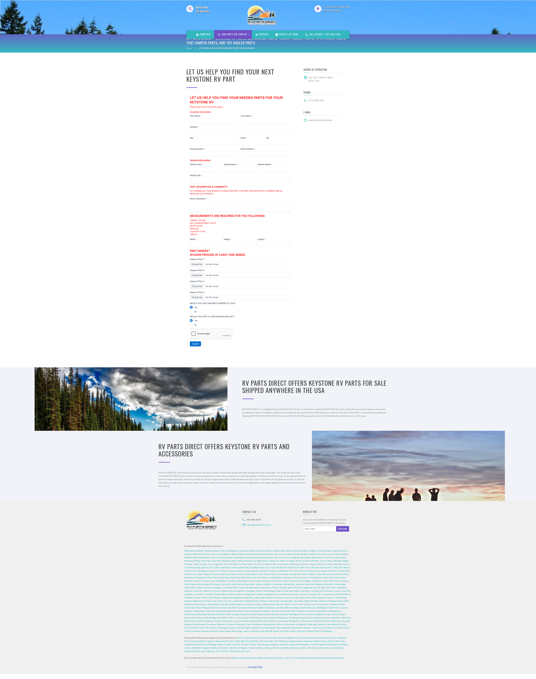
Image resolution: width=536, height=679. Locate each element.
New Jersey (332, 614)
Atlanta (232, 604)
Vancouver (243, 550)
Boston (280, 624)
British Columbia (243, 637)
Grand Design (256, 658)
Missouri (188, 581)
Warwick (221, 624)
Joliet (290, 587)
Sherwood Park (266, 641)
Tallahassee (197, 601)
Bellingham (232, 550)
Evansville (292, 594)
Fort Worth (344, 567)
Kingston (294, 648)
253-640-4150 (254, 519)
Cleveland (198, 594)
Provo (261, 564)
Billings (197, 560)
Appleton (241, 591)
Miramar (264, 601)
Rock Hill (215, 607)
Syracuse (237, 621)
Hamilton (284, 644)
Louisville (227, 587)
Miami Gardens (311, 601)
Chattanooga (339, 584)
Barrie (276, 648)
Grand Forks (336, 574)
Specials (263, 34)
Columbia (231, 581)
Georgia (224, 604)
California (196, 554)
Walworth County (212, 591)
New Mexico (246, 567)
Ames (325, 577)
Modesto (313, 554)
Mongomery (248, 597)
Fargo (319, 574)
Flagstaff (218, 564)
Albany (245, 621)
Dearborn (328, 591)
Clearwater (298, 601)
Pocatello (327, 557)
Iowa (254, 577)
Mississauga (263, 644)
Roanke (275, 611)
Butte (234, 560)
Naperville (308, 587)
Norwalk (346, 621)
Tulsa (295, 571)
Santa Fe (292, 567)
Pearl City (318, 631)
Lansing (314, 591)
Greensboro (270, 607)
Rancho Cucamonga (234, 557)
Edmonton (219, 641)
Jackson (259, 584)
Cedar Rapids (275, 577)
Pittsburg (293, 617)
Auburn (305, 550)
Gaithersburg (255, 614)
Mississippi (249, 584)
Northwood (269, 658)
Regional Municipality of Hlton (303, 644)
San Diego (305, 557)
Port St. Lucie (210, 601)
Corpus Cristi (215, 571)
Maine (329, 627)
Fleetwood (244, 658)
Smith (285, 581)
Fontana (322, 554)
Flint (321, 591)
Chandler (188, 564)
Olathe (199, 574)
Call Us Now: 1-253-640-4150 (324, 34)
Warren (280, 591)
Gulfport (268, 584)
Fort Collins (214, 567)
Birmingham (236, 597)
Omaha (233, 574)
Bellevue (253, 550)
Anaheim (254, 554)
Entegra (311, 658)
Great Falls (216, 560)
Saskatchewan (296, 641)
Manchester (297, 627)
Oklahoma (273, 571)
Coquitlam (304, 637)
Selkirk (220, 644)
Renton (269, 550)
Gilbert (345, 560)
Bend (342, 550)
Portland (321, 550)
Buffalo (201, 621)
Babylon (210, 621)
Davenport (288, 577)
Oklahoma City (285, 571)
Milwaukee (342, 587)
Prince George (191, 641)
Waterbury (336, 621)
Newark (310, 614)
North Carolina (239, 607)
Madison (188, 591)
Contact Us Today (288, 34)
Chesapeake (220, 611)
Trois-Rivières (222, 651)
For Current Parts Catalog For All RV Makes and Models (337, 8)
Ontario (236, 644)
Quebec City (323, 648)
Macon (287, 604)
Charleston (323, 604)
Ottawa (252, 644)
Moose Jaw (340, 641)
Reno (265, 560)
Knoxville (328, 584)
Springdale (306, 581)
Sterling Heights (292, 591)
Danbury (188, 624)
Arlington (203, 571)
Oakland (234, 554)
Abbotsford (293, 637)
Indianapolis (269, 594)
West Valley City (249, 564)
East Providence (254, 624)
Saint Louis (210, 581)
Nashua (307, 627)
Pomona (248, 557)
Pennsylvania (269, 617)
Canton (239, 594)
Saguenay (210, 651)
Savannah (249, 604)
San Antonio (325, 567)
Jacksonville (304, 597)
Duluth (221, 577)
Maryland (210, 614)
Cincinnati (209, 594)
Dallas (335, 567)
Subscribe (342, 528)
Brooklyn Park (244, 577)
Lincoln (241, 574)
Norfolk (210, 611)
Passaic (258, 617)
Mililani (309, 631)
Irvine (281, 554)
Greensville (225, 607)
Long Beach (223, 554)
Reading (317, 617)
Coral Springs (286, 601)
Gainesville (273, 601)
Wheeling (201, 614)
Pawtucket (241, 624)
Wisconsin (331, 587)
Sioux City (298, 577)
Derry (323, 627)
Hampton (266, 611)
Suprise (203, 564)
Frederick (244, 614)
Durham (280, 607)
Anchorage (237, 631)
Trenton (239, 617)
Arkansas (267, 581)
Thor (294, 658)
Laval (331, 648)
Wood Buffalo (252, 641)
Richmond (231, 611)
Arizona (306, 560)
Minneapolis (201, 577)
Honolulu (301, 631)
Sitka (262, 631)
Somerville (204, 627)
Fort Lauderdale (235, 601)
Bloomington (231, 577)
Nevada (248, 560)
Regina (317, 641)
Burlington (223, 627)
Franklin (198, 587)
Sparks (299, 560)
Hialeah (187, 601)
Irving (247, 571)
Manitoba (201, 644)
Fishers (204, 597)
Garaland (263, 571)
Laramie (328, 564)
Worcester (290, 624)
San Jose (206, 554)
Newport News (244, 611)
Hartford (326, 621)
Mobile (268, 597)
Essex (232, 627)
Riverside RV (321, 658)
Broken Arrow (313, 571)
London (187, 648)
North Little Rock (330, 581)
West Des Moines (337, 577)
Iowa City (308, 577)
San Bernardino (301, 554)
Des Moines (263, 577)
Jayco (288, 658)
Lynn (186, 627)
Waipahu (328, 631)
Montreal (312, 648)
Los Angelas (294, 557)
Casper (312, 564)
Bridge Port (294, 621)
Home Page (205, 34)
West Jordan (270, 564)
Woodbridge (210, 617)
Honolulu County (288, 631)
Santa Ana (263, 554)
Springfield (221, 581)
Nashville (309, 584)
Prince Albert (327, 641)
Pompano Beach (335, 601)
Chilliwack (341, 637)
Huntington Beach (201, 557)
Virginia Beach (199, 611)
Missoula (205, 560)
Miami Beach (213, 604)
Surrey (265, 637)
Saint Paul (212, 577)
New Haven (306, 621)
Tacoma (207, 550)
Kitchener (223, 648)
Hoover (287, 597)
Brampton (274, 644)
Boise (319, 557)
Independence (242, 581)
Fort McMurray (281, 641)
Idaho (313, 557)
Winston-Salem (292, 607)
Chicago (283, 587)
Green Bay (198, 591)
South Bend (337, 594)
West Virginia (298, 611)
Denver (345, 564)
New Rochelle (255, 621)
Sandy (286, 564)
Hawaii (276, 631)
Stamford (317, 621)
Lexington (217, 587)
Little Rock (277, 581)
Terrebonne (235, 651)
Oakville (233, 648)
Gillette (320, 564)
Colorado (337, 564)
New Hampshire (283, 627)
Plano (224, 571)
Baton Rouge (203, 584)
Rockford (298, 587)
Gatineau (339, 648)
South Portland (217, 631)
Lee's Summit (256, 581)
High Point (334, 607)
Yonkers (218, 621)
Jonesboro (317, 581)
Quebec (303, 648)
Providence (211, 624)
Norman (302, 571)
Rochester (227, 621)
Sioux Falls (276, 574)
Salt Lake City (234, 564)
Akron (224, 594)
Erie (310, 617)
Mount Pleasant (202, 607)
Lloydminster (190, 644)
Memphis (318, 584)
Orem (279, 564)
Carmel (197, 597)
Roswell (300, 567)
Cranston (230, 624)
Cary (314, 607)
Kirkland (297, 550)
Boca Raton (201, 604)
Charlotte (251, 607)
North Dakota (308, 574)
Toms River (222, 617)
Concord (344, 607)
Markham (196, 648)
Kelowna (313, 637)
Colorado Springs (192, 567)
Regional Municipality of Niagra (333, 644)
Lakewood (225, 567)
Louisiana (343, 581)
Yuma (210, 564)
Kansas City (189, 574)
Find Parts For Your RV (234, 34)
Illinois (275, 587)
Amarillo (254, 571)
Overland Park (343, 571)
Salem (329, 550)
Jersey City (189, 617)
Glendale (188, 557)
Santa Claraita (217, 557)
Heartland (301, 658)
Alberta (202, 641)
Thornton (235, 567)
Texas (307, 567)
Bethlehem (336, 617)
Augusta (240, 604)
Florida (295, 597)
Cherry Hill (249, 617)
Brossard (245, 651)
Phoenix (315, 560)
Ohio (348, 591)
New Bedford (333, 624)
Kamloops (323, 637)
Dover (303, 614)
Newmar (235, 658)
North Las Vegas (287, 560)
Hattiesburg (289, 584)
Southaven (277, 584)
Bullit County (239, 587)
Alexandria (257, 611)
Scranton (326, 617)
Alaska (228, 631)
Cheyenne (303, 564)
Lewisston (196, 631)
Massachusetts (269, 624)
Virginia (188, 611)
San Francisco (281, 557)
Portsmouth (285, 611)
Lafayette (226, 584)
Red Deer (229, 641)
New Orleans (190, 584)
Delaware (283, 614)
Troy (343, 591)
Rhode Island (199, 624)
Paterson (199, 617)
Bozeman (226, 560)
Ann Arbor (305, 591)
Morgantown (334, 611)
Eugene (335, 550)
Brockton (322, 624)
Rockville (267, 614)
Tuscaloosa (277, 597)
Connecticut (283, 621)
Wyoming (293, 564)
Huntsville (259, 597)
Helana (240, 560)
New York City (190, 621)
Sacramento (268, 557)
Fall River (193, 627)
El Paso (194, 571)
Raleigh (260, 607)
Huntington (321, 611)
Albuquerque (259, 567)
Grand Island (251, 574)
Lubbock (239, 571)
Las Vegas (257, 560)
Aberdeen (297, 574)
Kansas (324, 571)
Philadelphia (282, 617)
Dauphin (228, 644)
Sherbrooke (199, 651)
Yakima (289, 550)
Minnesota (189, 577)
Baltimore (220, 614)
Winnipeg (211, 644)
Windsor (214, 648)
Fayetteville (294, 581)
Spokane (216, 550)
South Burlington (244, 627)
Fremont (289, 554)
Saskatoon (308, 641)
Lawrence (215, 574)
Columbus (188, 594)
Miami (314, 597)
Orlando (328, 597)
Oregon (312, 550)
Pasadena (257, 557)
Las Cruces (270, 567)
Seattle (199, 550)
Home (189, 48)
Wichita (332, 571)
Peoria (317, 587)
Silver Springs (232, 614)
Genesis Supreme (336, 658)
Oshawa (268, 648)
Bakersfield (244, 554)
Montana (188, 560)
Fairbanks (254, 631)
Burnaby (273, 637)
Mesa (329, 560)
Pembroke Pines (251, 601)
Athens (258, 604)
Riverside (273, 554)
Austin (187, 571)
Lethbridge (239, 641)
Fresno (214, 554)
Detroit (259, 591)
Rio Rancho (281, 567)
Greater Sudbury (256, 648)
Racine (233, 591)
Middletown (320, 614)
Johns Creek (297, 604)
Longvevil (188, 651)
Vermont (214, 627)
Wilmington (322, 607)
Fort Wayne (281, 594)
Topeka (206, 574)
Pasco (223, 550)
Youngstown (249, 594)
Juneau (246, 631)
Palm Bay (323, 601)
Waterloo (317, 577)
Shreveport (215, 584)
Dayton (231, 594)
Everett (261, 550)
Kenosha (225, 591)
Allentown (303, 617)
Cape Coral (222, 601)
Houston (315, 567)
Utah (225, 564)
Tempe (196, 564)
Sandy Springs (268, 604)
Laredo (231, 571)
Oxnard (329, 554)
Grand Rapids (270, 591)
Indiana (259, 594)
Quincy (343, 624)
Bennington (270, 627)
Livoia (337, 591)
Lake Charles (237, 584)
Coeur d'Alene (339, 557)
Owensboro (265, 587)
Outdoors (280, 658)
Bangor (205, 631)
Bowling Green (252, 587)
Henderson (274, 560)
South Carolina (311, 604)
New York (346, 617)
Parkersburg (190, 614)
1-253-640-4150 (316, 100)
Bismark (326, 574)
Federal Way (279, 550)
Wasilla (268, 631)
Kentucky (207, 587)
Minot (346, 574)
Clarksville (189, 587)
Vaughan (206, 648)
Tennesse (299, 584)
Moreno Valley (341, 554)
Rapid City (287, 574)
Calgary (210, 641)
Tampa (321, 597)
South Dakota (264, 574)
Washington (190, 550)
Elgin (323, 587)
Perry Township (324, 594)
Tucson (323, 560)
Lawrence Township (307, 594)
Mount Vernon (269, 621)
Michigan (250, 591)
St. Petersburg (340, 597)
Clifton (231, 617)
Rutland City (258, 627)
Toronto (244, 644)
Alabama (226, 597)
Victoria (332, 637)
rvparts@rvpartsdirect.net (320, 120)
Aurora (204, 567)
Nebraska (225, 574)
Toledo (217, 594)
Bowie (275, 614)
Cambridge (312, 624)
